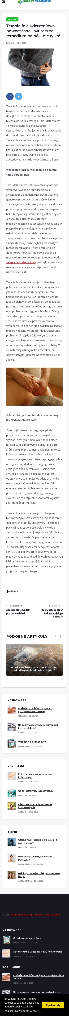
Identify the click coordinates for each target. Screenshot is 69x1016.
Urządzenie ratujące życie (32, 741)
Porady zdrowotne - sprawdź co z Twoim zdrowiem (35, 914)
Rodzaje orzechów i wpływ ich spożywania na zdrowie (35, 710)
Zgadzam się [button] (53, 1005)
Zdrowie (12, 19)
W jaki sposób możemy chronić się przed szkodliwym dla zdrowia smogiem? (34, 669)
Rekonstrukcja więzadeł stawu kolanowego (37, 951)
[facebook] (10, 96)
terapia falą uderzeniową (21, 262)
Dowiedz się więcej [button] (26, 1011)
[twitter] (18, 96)
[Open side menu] (3, 1)
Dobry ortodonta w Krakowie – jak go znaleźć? (52, 613)
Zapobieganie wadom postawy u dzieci (18, 611)
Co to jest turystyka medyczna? (35, 790)
